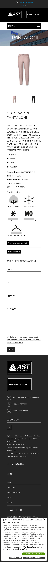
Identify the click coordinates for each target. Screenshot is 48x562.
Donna (12, 158)
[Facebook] (9, 427)
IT (26, 5)
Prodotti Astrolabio (13, 492)
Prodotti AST (11, 487)
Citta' (11, 163)
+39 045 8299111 (25, 2)
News (8, 498)
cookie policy (21, 549)
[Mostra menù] (38, 26)
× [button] (44, 519)
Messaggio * (12, 308)
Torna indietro (14, 251)
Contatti (9, 503)
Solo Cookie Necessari (34, 558)
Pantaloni (13, 167)
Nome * (10, 269)
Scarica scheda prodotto (18, 243)
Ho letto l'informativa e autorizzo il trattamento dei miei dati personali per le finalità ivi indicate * (24, 340)
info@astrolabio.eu (20, 410)
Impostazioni (15, 558)
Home (9, 482)
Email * (10, 282)
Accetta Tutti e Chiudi (33, 554)
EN (22, 5)
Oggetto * (11, 295)
